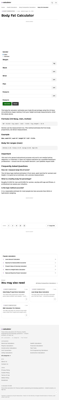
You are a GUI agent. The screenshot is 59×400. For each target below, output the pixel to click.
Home (3, 7)
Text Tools (33, 348)
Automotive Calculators (37, 352)
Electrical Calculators (7, 343)
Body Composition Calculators (27, 7)
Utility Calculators (6, 352)
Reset (15, 103)
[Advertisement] (29, 33)
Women (6, 56)
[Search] (52, 2)
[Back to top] (56, 392)
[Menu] (56, 2)
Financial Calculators (36, 345)
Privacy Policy (5, 370)
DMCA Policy (5, 377)
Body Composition (9, 11)
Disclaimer (4, 380)
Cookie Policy (5, 372)
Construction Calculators (9, 348)
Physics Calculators (7, 345)
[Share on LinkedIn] (24, 225)
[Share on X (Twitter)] (8, 225)
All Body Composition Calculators (46, 283)
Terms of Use (5, 375)
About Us (4, 361)
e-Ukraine (8, 395)
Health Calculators (12, 7)
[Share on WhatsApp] (20, 225)
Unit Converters (6, 350)
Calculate (7, 103)
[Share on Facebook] (12, 225)
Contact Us (4, 364)
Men (5, 54)
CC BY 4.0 (7, 397)
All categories (6, 355)
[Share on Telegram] (16, 225)
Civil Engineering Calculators (39, 350)
